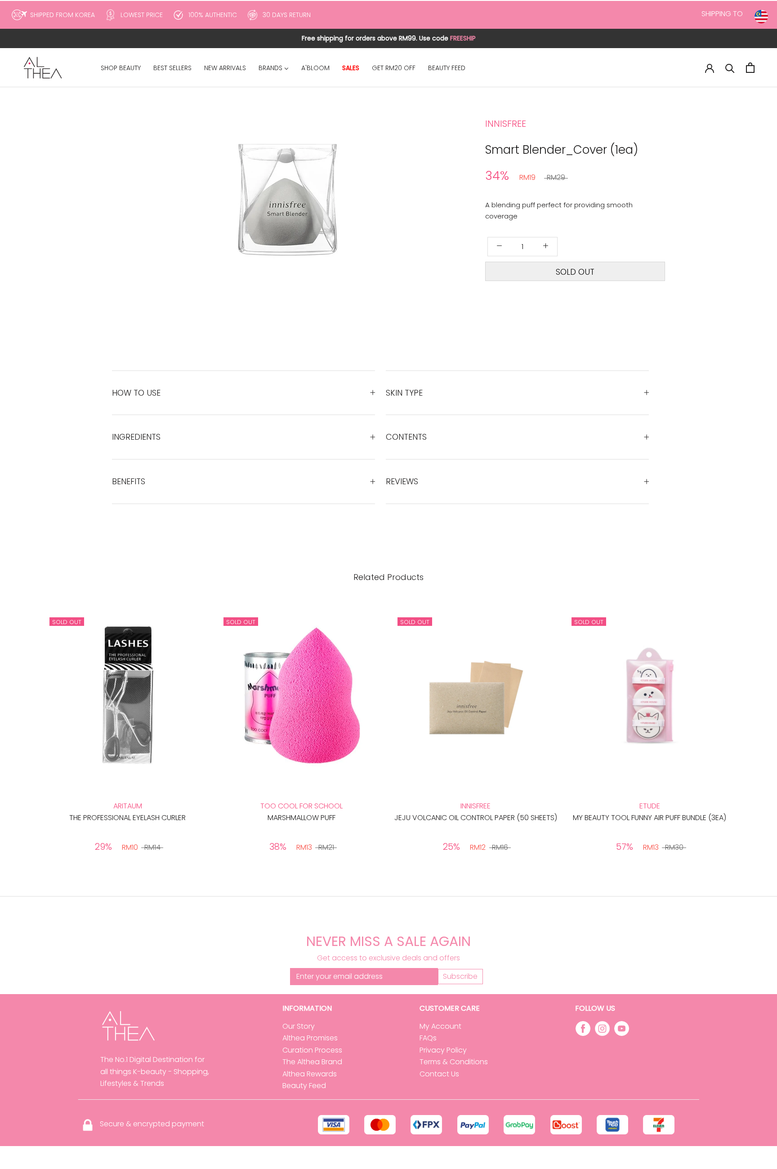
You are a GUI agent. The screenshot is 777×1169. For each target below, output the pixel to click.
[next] (349, 221)
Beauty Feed (304, 1085)
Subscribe (460, 976)
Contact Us (439, 1074)
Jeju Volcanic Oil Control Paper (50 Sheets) (475, 817)
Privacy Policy (443, 1050)
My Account (440, 1026)
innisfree (505, 123)
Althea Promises (310, 1038)
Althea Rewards (309, 1074)
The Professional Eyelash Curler (127, 817)
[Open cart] (750, 67)
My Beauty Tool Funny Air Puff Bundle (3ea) (649, 817)
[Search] (730, 67)
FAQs (428, 1038)
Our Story (298, 1026)
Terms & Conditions (454, 1062)
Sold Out (575, 271)
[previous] (248, 221)
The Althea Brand (312, 1062)
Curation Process (312, 1050)
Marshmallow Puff (301, 817)
